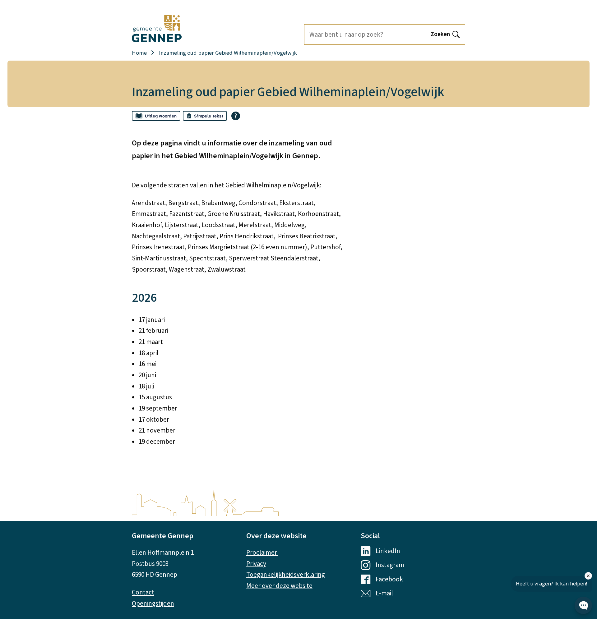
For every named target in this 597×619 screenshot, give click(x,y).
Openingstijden (153, 603)
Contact (143, 592)
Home (139, 53)
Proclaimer (262, 552)
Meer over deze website (279, 585)
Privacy (256, 563)
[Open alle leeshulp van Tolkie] (235, 116)
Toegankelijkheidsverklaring (285, 574)
